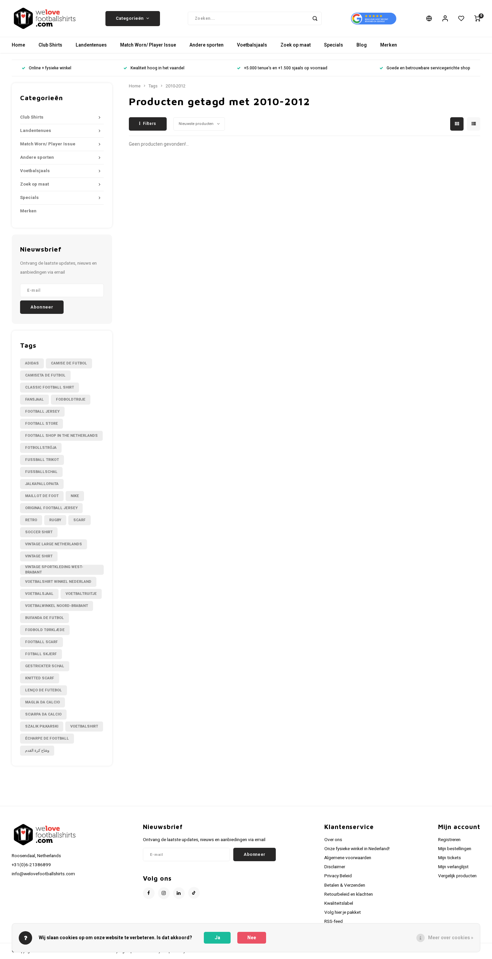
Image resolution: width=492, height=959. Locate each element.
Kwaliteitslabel (338, 903)
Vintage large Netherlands (53, 544)
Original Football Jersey (51, 508)
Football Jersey (42, 411)
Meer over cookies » (450, 937)
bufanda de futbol (44, 618)
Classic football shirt (49, 387)
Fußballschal (41, 472)
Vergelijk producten (457, 876)
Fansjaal (34, 399)
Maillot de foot (42, 496)
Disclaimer (334, 867)
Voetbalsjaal (39, 594)
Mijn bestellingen (454, 848)
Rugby (55, 520)
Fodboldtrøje (70, 399)
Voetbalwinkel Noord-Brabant (56, 606)
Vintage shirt (39, 556)
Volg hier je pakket (342, 912)
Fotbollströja (41, 448)
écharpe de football (47, 738)
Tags (153, 86)
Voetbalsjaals (252, 45)
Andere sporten (206, 45)
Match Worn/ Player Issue (148, 45)
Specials (333, 45)
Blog (361, 45)
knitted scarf (39, 678)
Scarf (79, 520)
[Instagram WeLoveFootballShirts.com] (164, 893)
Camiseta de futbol (45, 375)
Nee (251, 937)
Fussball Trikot (42, 460)
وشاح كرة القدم (37, 750)
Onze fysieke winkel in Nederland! (357, 848)
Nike (75, 496)
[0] (477, 18)
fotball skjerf (41, 654)
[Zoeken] (315, 18)
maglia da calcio (42, 702)
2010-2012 (175, 86)
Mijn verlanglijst (453, 867)
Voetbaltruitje (81, 594)
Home (18, 45)
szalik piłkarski (41, 726)
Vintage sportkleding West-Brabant (54, 570)
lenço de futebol (43, 690)
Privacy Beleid (338, 876)
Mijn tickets (449, 857)
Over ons (333, 839)
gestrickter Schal (44, 666)
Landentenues (91, 45)
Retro (31, 520)
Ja (217, 937)
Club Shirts (50, 45)
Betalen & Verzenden (344, 885)
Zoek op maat (295, 45)
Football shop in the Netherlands (61, 435)
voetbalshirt (84, 726)
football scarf (41, 642)
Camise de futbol (69, 363)
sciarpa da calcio (43, 714)
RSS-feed (333, 921)
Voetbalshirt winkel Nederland (58, 582)
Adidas (32, 363)
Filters (149, 124)
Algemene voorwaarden (347, 857)
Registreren (449, 839)
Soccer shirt (39, 532)
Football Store (41, 423)
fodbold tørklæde (45, 630)
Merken (388, 45)
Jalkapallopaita (42, 484)
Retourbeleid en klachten (348, 894)
